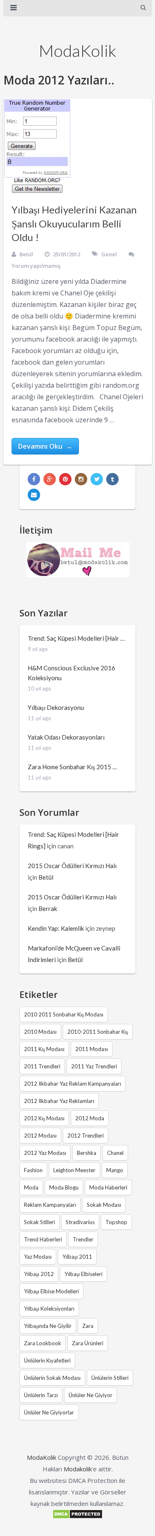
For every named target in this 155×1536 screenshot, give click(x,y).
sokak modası (104, 1204)
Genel (109, 254)
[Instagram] (81, 479)
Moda (31, 1187)
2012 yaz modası (45, 1153)
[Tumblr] (112, 479)
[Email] (34, 495)
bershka (86, 1153)
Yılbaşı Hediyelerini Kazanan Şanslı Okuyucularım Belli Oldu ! (74, 223)
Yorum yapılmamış (36, 265)
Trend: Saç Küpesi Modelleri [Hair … (76, 638)
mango (114, 1170)
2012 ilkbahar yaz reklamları (59, 1101)
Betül (26, 254)
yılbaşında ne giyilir (48, 1326)
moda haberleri (108, 1187)
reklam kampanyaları (50, 1204)
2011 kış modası (44, 1049)
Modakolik (78, 1469)
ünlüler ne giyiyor (90, 1395)
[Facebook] (34, 479)
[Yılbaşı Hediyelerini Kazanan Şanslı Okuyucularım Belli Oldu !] (37, 146)
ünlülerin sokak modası (52, 1377)
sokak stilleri (39, 1222)
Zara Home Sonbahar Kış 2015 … (72, 766)
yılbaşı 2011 (77, 1256)
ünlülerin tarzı (41, 1395)
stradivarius (80, 1222)
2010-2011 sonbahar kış (97, 1031)
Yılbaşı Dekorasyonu (56, 707)
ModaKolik (77, 51)
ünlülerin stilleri (110, 1377)
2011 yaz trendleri (94, 1066)
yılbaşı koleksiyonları (49, 1308)
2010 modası (40, 1031)
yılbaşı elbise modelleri (51, 1291)
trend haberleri (43, 1239)
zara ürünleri (87, 1343)
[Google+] (49, 479)
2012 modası (40, 1135)
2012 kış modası (44, 1118)
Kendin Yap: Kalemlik (56, 928)
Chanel (115, 1153)
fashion (33, 1170)
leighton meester (74, 1170)
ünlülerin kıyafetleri (47, 1360)
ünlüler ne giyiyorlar (49, 1412)
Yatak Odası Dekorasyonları (66, 737)
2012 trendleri (85, 1135)
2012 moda (89, 1118)
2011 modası (91, 1049)
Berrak (47, 908)
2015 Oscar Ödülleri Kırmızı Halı (72, 865)
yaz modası (38, 1256)
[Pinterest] (65, 479)
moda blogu (64, 1187)
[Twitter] (97, 479)
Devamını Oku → (45, 446)
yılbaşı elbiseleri (83, 1274)
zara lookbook (42, 1343)
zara (87, 1326)
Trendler (83, 1239)
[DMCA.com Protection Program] (77, 1517)
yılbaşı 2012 (39, 1274)
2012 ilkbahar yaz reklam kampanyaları (72, 1083)
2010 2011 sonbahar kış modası (63, 1014)
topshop (116, 1222)
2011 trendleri (42, 1066)
